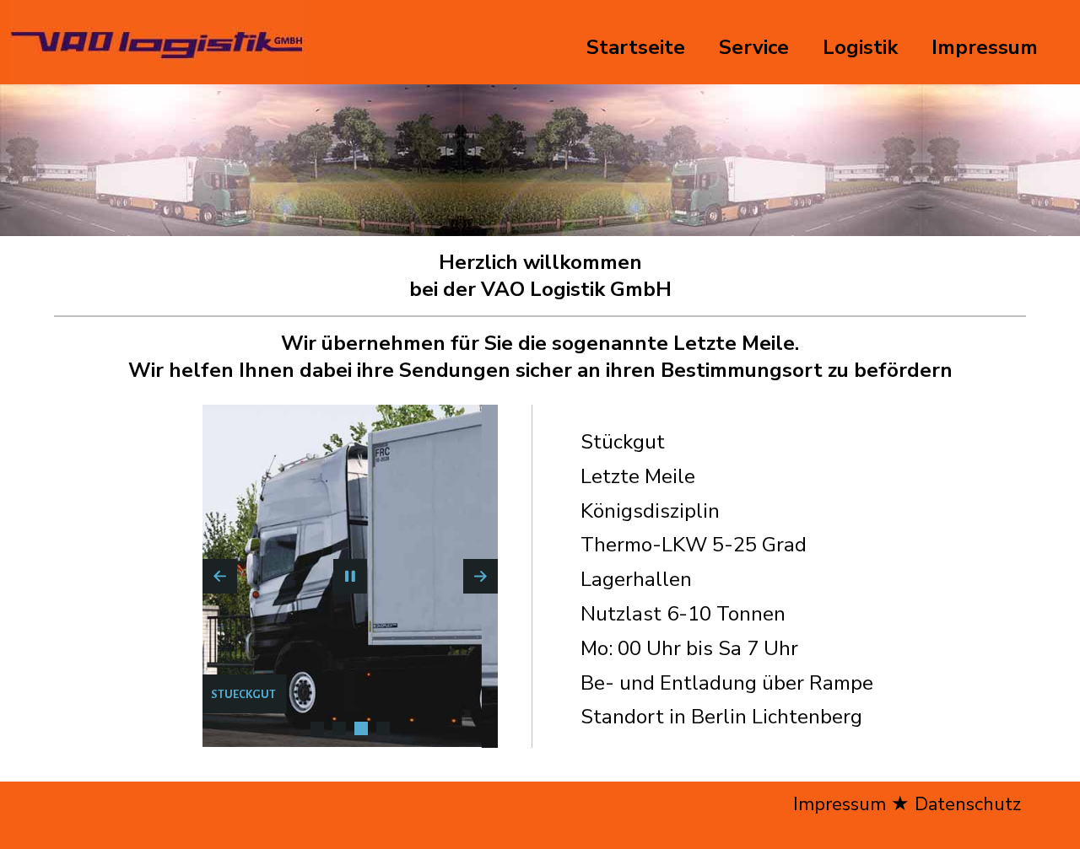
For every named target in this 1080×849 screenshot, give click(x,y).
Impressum (985, 47)
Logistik (860, 47)
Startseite (635, 47)
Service (754, 47)
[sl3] (361, 728)
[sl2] (339, 728)
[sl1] (317, 728)
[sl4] (383, 728)
